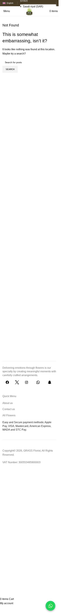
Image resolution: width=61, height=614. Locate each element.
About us (7, 403)
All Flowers (8, 415)
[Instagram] (26, 383)
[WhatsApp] (38, 383)
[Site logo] (29, 11)
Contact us (8, 409)
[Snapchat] (50, 383)
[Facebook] (7, 383)
